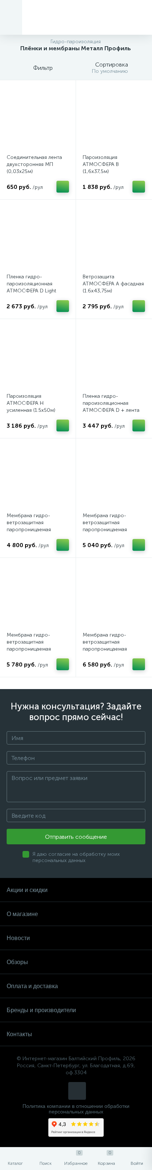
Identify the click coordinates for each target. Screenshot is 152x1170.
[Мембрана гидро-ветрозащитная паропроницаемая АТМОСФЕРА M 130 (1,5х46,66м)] (114, 595)
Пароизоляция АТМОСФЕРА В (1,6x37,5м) (101, 164)
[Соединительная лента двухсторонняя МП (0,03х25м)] (38, 118)
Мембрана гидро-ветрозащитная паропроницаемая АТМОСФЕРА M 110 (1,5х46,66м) (30, 649)
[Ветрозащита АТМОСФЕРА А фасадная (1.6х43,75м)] (114, 237)
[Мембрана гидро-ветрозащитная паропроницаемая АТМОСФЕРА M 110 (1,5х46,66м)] (38, 595)
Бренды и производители (41, 1010)
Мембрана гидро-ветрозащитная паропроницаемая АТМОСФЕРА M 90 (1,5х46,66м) (29, 529)
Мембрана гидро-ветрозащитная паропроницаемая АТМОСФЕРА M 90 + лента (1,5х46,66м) (108, 529)
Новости (18, 938)
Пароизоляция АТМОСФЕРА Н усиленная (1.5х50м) (31, 403)
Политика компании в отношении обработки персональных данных (76, 1109)
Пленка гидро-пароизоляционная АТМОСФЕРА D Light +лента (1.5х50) (31, 287)
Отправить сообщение (76, 836)
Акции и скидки (27, 890)
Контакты (19, 1034)
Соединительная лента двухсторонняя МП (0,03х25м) (34, 164)
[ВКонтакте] (77, 1091)
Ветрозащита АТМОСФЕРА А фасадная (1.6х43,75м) (113, 284)
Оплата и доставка (32, 986)
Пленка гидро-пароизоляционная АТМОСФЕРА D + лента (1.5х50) (111, 406)
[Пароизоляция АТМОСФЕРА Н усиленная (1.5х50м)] (38, 357)
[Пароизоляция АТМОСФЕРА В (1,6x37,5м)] (114, 118)
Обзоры (17, 962)
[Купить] (62, 187)
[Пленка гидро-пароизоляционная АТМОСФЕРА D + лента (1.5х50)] (114, 357)
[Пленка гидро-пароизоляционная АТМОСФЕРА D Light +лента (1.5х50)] (38, 237)
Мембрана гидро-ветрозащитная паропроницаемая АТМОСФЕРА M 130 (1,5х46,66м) (107, 649)
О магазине (22, 914)
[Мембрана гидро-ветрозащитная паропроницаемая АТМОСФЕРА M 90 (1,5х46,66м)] (38, 476)
